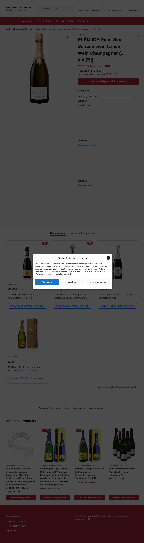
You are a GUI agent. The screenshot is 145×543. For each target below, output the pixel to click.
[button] (108, 258)
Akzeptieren (47, 282)
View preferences (98, 282)
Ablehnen (72, 282)
